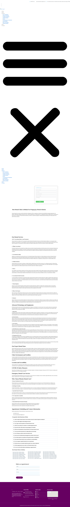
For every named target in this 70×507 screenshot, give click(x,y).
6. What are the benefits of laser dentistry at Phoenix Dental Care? (26, 429)
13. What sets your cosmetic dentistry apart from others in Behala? (26, 443)
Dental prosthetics (5, 23)
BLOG (3, 24)
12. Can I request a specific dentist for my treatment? (24, 441)
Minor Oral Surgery (6, 22)
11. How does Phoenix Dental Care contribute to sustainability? (25, 439)
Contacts (3, 25)
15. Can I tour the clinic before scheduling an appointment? (25, 447)
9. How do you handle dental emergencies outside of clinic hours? (26, 435)
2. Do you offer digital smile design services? (22, 421)
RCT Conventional (5, 14)
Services (3, 13)
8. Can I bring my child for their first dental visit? (23, 433)
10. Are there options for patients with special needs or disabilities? (26, 437)
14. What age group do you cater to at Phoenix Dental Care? (25, 445)
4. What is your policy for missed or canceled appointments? (25, 425)
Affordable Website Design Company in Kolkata (38, 505)
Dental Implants (5, 21)
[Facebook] (18, 480)
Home (3, 11)
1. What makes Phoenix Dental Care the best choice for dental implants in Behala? (29, 419)
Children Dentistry (5, 17)
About (3, 12)
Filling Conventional (6, 15)
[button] (35, 97)
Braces (4, 176)
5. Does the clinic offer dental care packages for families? (25, 427)
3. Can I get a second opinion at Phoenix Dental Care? (24, 423)
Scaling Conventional (6, 16)
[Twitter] (19, 480)
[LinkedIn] (20, 480)
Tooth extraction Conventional (7, 177)
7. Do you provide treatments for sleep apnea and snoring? (25, 431)
